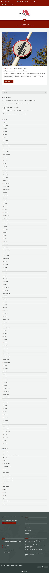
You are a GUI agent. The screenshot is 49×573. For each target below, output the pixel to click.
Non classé (5, 483)
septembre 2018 (6, 397)
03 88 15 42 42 (6, 1)
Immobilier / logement (8, 480)
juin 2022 (5, 267)
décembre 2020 (6, 319)
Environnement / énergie (8, 478)
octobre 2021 (6, 290)
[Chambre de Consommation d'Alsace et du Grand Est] (24, 13)
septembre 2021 (6, 293)
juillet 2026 (5, 125)
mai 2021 (5, 304)
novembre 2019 (6, 356)
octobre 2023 (6, 221)
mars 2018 (5, 414)
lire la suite (8, 81)
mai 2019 (5, 374)
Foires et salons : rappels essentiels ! (10, 107)
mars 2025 (5, 172)
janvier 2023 (5, 247)
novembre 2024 (6, 183)
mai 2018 (5, 408)
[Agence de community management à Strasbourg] (24, 571)
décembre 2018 (6, 388)
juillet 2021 (5, 299)
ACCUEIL (17, 25)
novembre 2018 (6, 391)
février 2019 (5, 382)
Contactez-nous (23, 1)
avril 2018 (5, 411)
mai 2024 (5, 200)
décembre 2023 (6, 215)
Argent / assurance (7, 457)
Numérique (5, 489)
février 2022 (5, 278)
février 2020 (5, 348)
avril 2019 (5, 376)
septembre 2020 (6, 327)
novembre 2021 (6, 287)
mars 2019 (5, 379)
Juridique (27, 524)
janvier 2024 (5, 212)
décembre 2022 (6, 249)
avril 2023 (5, 238)
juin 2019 (5, 371)
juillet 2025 (5, 160)
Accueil (27, 519)
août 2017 (5, 434)
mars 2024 (5, 206)
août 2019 (5, 365)
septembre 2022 (6, 258)
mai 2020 (5, 339)
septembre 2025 (6, 154)
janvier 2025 (5, 177)
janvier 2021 (5, 316)
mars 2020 (5, 345)
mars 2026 (5, 137)
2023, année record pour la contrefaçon (15, 71)
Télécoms (5, 498)
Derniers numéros (7, 466)
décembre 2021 (6, 284)
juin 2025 (5, 163)
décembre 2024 (6, 180)
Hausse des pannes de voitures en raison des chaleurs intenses (17, 110)
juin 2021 (5, 301)
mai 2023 (5, 235)
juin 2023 (5, 232)
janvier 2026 (5, 143)
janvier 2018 (5, 420)
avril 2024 (5, 203)
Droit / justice (6, 472)
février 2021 (5, 313)
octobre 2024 (6, 186)
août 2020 (5, 330)
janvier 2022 (5, 281)
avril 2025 (5, 169)
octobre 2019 (6, 359)
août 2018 (5, 400)
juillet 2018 (5, 402)
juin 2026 (5, 128)
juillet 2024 (5, 195)
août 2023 (5, 226)
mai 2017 (5, 440)
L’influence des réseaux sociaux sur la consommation (14, 113)
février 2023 (5, 244)
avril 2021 (5, 307)
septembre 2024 (6, 189)
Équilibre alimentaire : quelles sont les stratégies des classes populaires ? (19, 100)
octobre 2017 (6, 428)
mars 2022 (5, 275)
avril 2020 (5, 342)
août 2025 (5, 157)
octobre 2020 (6, 325)
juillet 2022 (5, 264)
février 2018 (5, 417)
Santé (4, 492)
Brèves (4, 460)
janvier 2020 (5, 351)
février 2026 (5, 140)
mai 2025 (5, 166)
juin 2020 (5, 336)
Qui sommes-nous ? (10, 523)
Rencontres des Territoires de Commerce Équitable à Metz (16, 103)
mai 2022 (5, 270)
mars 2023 (5, 241)
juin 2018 (5, 405)
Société (4, 495)
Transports (5, 504)
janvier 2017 (5, 443)
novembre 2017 (6, 426)
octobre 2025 (6, 151)
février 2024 (5, 209)
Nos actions (28, 530)
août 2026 (5, 122)
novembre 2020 (6, 322)
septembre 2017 (6, 431)
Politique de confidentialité (9, 550)
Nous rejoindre (6, 486)
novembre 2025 (6, 148)
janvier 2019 (5, 385)
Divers (4, 469)
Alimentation (6, 452)
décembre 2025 (6, 146)
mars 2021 (5, 310)
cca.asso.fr (6, 547)
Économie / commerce (23, 68)
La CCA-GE (27, 527)
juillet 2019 (5, 368)
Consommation (15, 68)
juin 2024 (5, 198)
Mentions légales (7, 552)
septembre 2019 (6, 362)
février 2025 (5, 174)
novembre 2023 (6, 218)
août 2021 (5, 296)
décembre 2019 (6, 353)
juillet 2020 (5, 333)
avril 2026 (5, 134)
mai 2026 (5, 131)
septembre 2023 (6, 223)
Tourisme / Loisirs (7, 501)
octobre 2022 (6, 255)
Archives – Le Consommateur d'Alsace (11, 454)
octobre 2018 (6, 394)
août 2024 (5, 192)
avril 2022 (5, 273)
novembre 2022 (6, 252)
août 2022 (5, 261)
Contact (27, 533)
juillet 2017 (5, 437)
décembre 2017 (6, 423)
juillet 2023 (5, 229)
